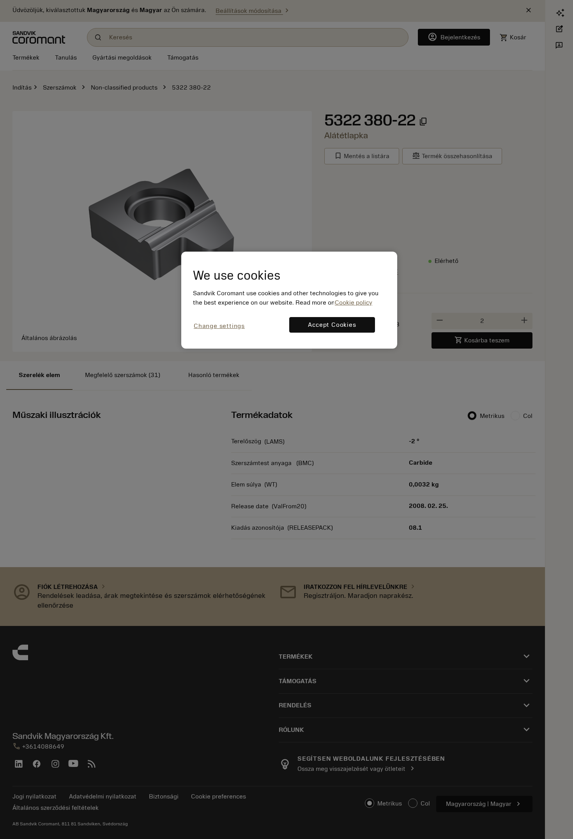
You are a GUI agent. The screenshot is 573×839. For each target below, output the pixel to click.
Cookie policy (353, 303)
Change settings (219, 326)
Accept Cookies (332, 325)
